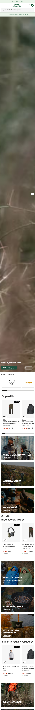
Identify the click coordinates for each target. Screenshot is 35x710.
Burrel (4, 543)
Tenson (24, 419)
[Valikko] (3, 5)
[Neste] (32, 194)
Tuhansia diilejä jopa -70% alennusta (17, 14)
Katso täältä (6, 457)
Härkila (4, 419)
